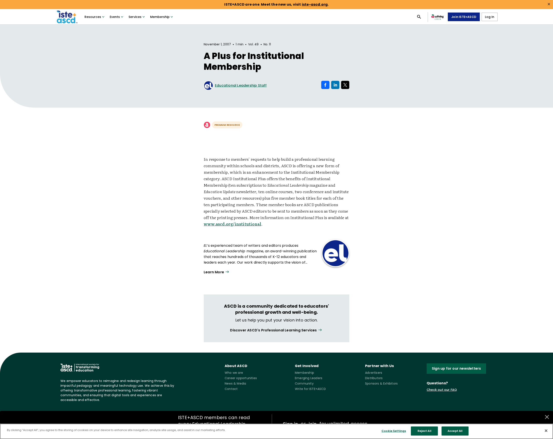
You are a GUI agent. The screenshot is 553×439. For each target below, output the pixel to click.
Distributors (374, 378)
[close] (549, 4)
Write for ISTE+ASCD (310, 389)
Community (304, 383)
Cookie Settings (393, 431)
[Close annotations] (546, 417)
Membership (160, 17)
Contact (231, 389)
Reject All (424, 431)
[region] (276, 431)
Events (115, 17)
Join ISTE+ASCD (463, 17)
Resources (92, 17)
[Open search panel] (419, 16)
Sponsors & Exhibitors (381, 383)
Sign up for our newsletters (456, 368)
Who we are (234, 373)
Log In (489, 17)
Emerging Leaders (308, 378)
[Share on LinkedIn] (335, 85)
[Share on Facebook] (325, 85)
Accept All (455, 431)
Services (135, 17)
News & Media (235, 383)
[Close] (546, 430)
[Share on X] (345, 85)
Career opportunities (241, 378)
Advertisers (373, 373)
